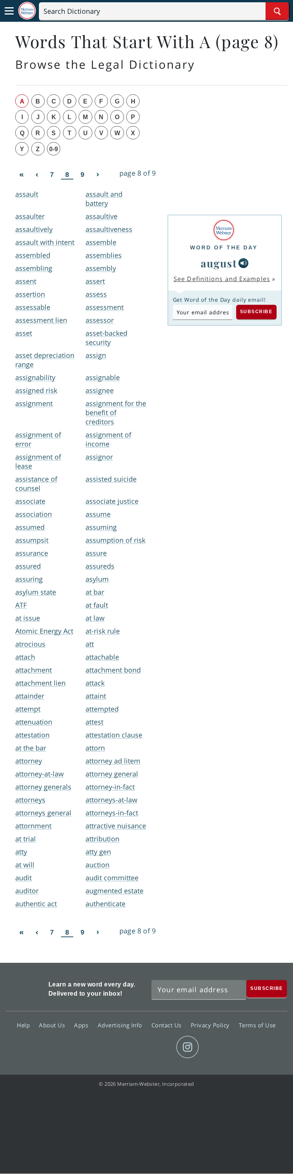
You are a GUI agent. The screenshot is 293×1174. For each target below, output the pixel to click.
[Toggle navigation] (9, 11)
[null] (243, 263)
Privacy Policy (211, 1025)
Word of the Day (224, 247)
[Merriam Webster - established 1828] (27, 11)
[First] (21, 174)
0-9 (53, 149)
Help (24, 1025)
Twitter (132, 1047)
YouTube (160, 1047)
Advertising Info (121, 1025)
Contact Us (167, 1025)
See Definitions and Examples (222, 279)
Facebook (105, 1047)
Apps (82, 1025)
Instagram (187, 1047)
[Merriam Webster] (224, 230)
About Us (53, 1025)
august (219, 263)
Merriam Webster (26, 988)
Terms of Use (257, 1025)
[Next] (98, 174)
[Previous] (37, 174)
